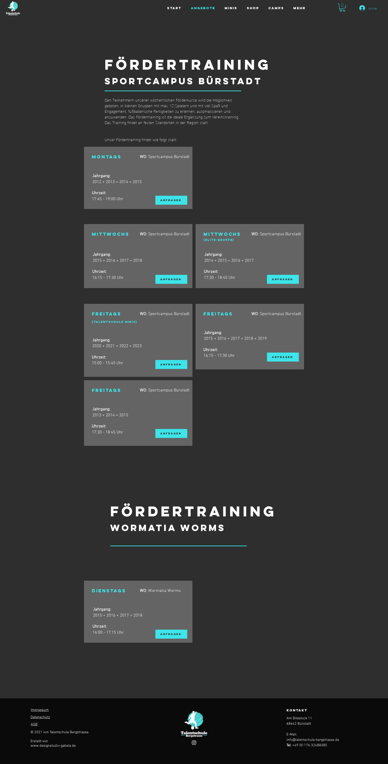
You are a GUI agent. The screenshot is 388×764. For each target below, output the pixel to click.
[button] (342, 7)
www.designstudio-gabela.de (53, 746)
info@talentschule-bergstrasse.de (313, 740)
